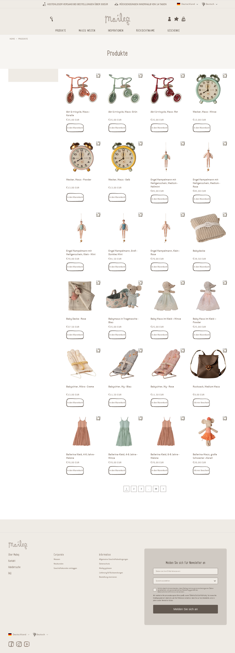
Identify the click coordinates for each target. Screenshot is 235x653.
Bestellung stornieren (108, 577)
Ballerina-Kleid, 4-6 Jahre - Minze (122, 456)
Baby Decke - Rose (76, 319)
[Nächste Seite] (163, 489)
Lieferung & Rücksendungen (111, 573)
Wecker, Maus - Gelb (119, 180)
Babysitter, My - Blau (119, 386)
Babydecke (199, 251)
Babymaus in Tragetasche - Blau (123, 321)
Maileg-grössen (105, 568)
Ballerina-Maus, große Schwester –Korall (205, 456)
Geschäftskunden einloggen (65, 568)
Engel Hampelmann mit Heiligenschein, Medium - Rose (206, 183)
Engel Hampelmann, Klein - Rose (165, 253)
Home (12, 39)
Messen (57, 559)
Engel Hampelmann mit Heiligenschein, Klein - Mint (81, 253)
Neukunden (58, 564)
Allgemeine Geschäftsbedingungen (113, 559)
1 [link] (126, 489)
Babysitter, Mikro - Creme (80, 386)
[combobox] (184, 581)
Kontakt (12, 560)
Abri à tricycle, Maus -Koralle (78, 114)
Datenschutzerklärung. (198, 595)
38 (156, 489)
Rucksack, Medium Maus (206, 386)
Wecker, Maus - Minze (204, 112)
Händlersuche (14, 567)
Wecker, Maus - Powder (78, 180)
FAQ (9, 573)
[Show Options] (214, 581)
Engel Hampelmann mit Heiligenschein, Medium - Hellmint (164, 183)
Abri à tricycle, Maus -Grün (122, 112)
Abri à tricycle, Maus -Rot (164, 112)
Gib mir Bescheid (201, 403)
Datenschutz (104, 564)
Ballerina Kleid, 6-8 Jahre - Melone (165, 456)
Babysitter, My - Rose (162, 386)
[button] (51, 19)
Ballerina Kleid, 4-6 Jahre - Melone (80, 456)
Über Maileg (13, 554)
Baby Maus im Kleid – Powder (204, 321)
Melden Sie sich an (185, 609)
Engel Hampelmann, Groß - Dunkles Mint (122, 253)
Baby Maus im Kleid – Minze (166, 319)
